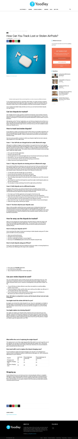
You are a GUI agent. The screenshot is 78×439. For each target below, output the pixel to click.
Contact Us (70, 437)
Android (46, 9)
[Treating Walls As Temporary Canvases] (55, 81)
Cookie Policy (58, 437)
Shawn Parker (10, 38)
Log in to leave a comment (11, 414)
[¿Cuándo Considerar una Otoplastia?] (55, 87)
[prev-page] (52, 104)
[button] (70, 9)
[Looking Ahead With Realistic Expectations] (55, 75)
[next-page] (54, 104)
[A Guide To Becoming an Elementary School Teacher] (55, 99)
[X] (10, 41)
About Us (45, 437)
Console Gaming (37, 9)
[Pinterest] (13, 41)
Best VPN (56, 9)
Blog (51, 9)
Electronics (23, 9)
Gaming (30, 9)
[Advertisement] (39, 21)
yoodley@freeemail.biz (32, 433)
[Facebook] (7, 41)
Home (7, 31)
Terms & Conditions (51, 437)
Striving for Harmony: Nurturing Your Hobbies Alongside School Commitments (65, 93)
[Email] (19, 41)
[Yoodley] (39, 4)
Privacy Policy (64, 437)
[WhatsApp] (16, 41)
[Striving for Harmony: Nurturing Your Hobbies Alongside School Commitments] (55, 93)
